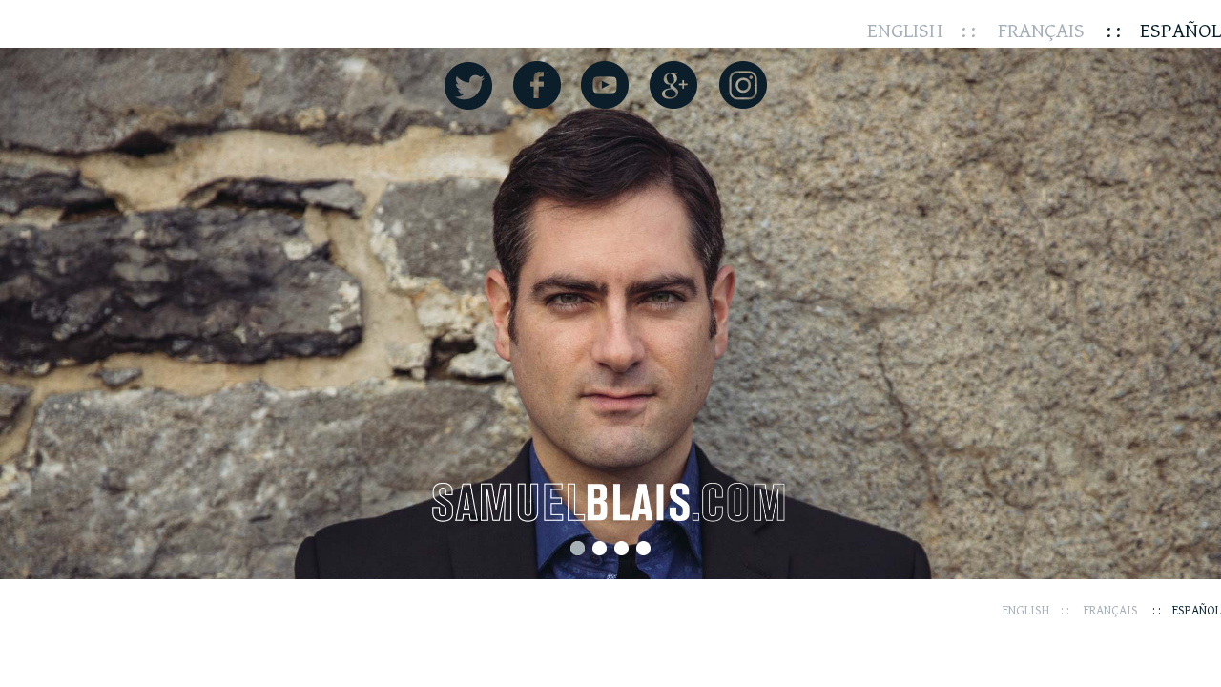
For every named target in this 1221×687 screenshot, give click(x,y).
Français (1041, 31)
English (904, 31)
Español (1180, 31)
